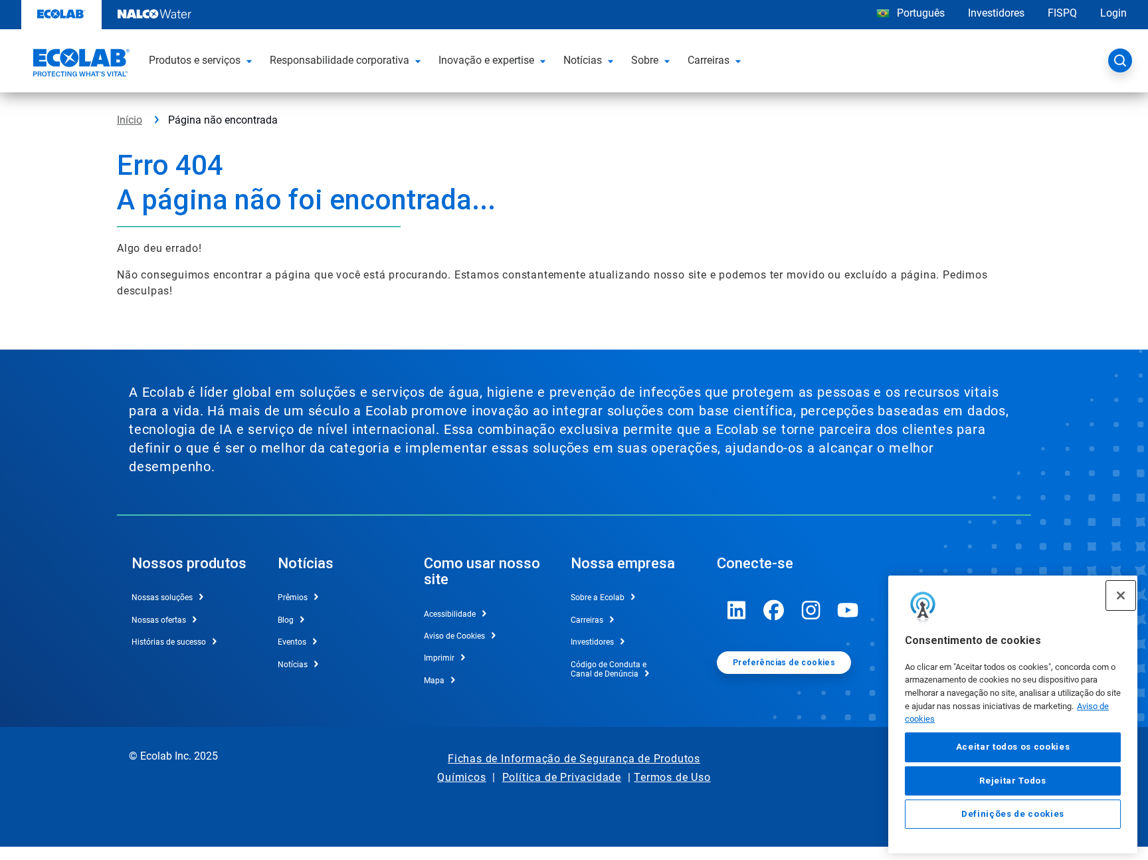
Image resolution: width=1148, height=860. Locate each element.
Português (921, 13)
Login (1113, 13)
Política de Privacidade (561, 777)
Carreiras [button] (708, 60)
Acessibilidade (450, 614)
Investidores (996, 13)
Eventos (292, 642)
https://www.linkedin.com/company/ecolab (736, 610)
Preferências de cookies (784, 662)
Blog (286, 620)
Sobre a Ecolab (597, 597)
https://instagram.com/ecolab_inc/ (811, 610)
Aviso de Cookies (454, 636)
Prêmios (293, 597)
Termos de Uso (672, 777)
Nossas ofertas (159, 620)
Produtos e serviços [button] (194, 60)
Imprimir (439, 658)
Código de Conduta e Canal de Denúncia (608, 669)
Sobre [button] (644, 60)
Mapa (434, 680)
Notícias (293, 664)
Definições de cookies (1012, 814)
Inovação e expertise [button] (486, 60)
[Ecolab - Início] (79, 64)
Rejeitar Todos (1012, 781)
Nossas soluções (162, 597)
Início (129, 120)
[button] (251, 60)
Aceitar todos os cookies (1013, 747)
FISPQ (1062, 13)
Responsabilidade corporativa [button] (339, 60)
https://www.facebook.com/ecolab (774, 610)
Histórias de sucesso (169, 642)
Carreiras (587, 620)
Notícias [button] (582, 60)
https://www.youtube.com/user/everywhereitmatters (848, 610)
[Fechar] (1120, 595)
